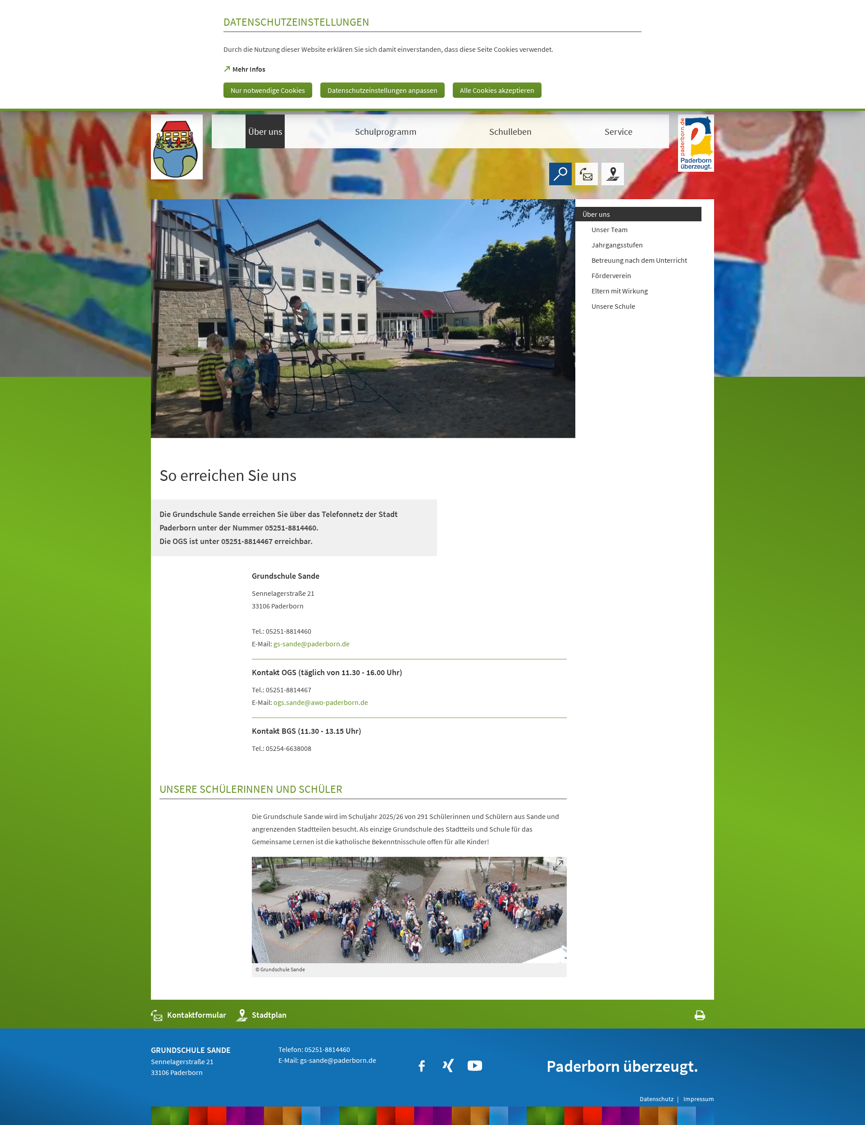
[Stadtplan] (612, 174)
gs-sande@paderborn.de (338, 1060)
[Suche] (560, 174)
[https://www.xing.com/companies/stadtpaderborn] (448, 1066)
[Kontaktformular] (586, 174)
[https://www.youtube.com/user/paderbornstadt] (475, 1066)
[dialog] (432, 55)
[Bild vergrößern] (409, 910)
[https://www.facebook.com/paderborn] (421, 1066)
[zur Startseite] (177, 146)
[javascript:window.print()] (692, 1017)
